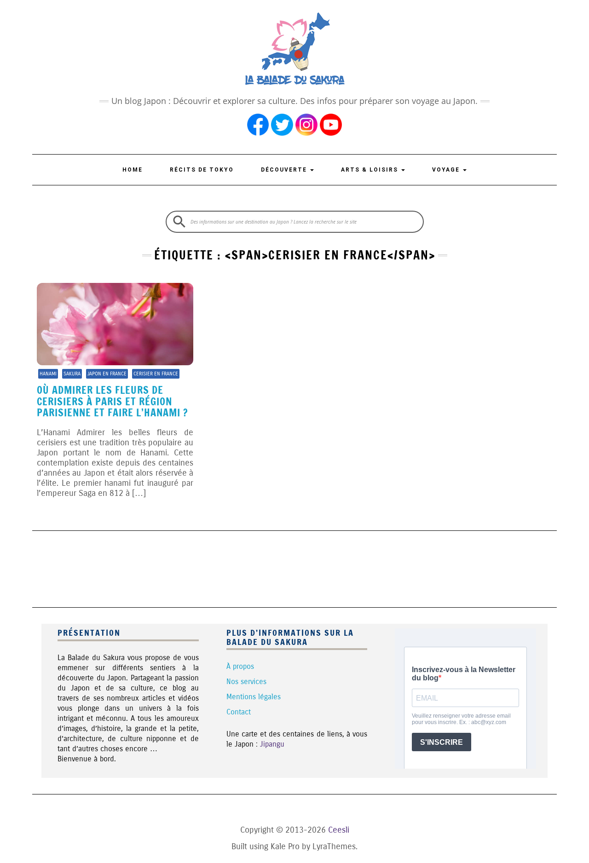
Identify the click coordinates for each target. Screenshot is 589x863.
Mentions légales (253, 696)
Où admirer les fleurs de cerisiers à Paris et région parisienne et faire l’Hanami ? (112, 401)
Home (132, 170)
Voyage (447, 170)
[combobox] (295, 222)
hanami (48, 374)
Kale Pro (285, 846)
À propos (240, 666)
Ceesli (338, 830)
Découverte (285, 170)
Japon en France (107, 374)
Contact (238, 712)
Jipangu (272, 744)
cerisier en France (155, 374)
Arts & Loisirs (370, 170)
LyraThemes (334, 846)
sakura (72, 374)
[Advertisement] (294, 567)
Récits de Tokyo (202, 170)
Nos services (246, 681)
